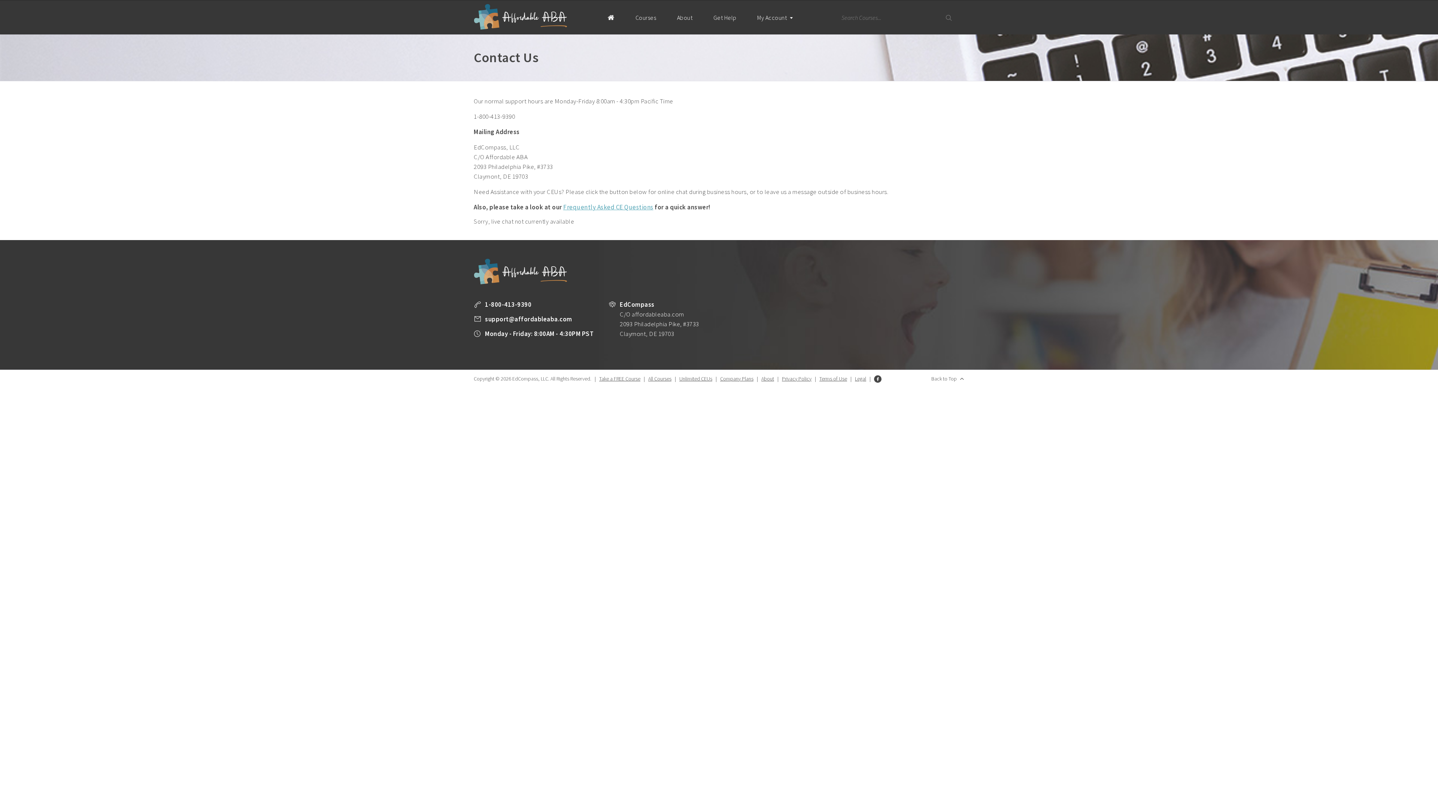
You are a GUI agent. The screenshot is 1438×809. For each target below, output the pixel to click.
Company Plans (736, 378)
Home (611, 17)
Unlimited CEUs (695, 378)
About (685, 17)
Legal (860, 378)
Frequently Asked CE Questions (608, 207)
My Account (772, 17)
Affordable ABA (520, 17)
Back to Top (944, 378)
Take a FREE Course (619, 378)
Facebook (878, 379)
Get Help (725, 17)
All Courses (659, 378)
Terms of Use (833, 378)
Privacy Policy (796, 378)
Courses (645, 17)
